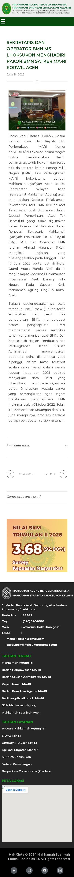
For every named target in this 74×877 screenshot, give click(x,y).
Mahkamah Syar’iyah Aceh (21, 712)
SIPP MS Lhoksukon (16, 757)
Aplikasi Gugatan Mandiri (20, 750)
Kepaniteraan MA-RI (16, 684)
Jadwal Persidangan (17, 764)
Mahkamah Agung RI (17, 662)
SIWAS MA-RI (11, 735)
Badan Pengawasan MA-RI (21, 670)
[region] (37, 545)
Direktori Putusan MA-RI (19, 742)
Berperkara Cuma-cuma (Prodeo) (26, 771)
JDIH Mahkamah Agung (19, 705)
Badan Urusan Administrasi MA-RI (26, 677)
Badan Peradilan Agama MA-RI (24, 691)
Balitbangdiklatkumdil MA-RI (23, 698)
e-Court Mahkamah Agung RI (23, 728)
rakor (26, 445)
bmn (17, 445)
